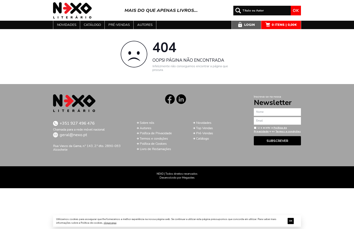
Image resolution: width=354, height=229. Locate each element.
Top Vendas (204, 128)
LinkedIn (181, 99)
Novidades (66, 25)
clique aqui (110, 222)
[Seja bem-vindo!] (72, 10)
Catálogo (92, 25)
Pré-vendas (119, 25)
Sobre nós (147, 123)
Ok (296, 10)
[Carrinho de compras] (281, 25)
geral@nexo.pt (73, 135)
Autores (145, 25)
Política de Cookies (153, 143)
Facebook (170, 99)
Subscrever (277, 141)
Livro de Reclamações (155, 149)
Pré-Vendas (204, 133)
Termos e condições (154, 138)
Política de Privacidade (156, 133)
